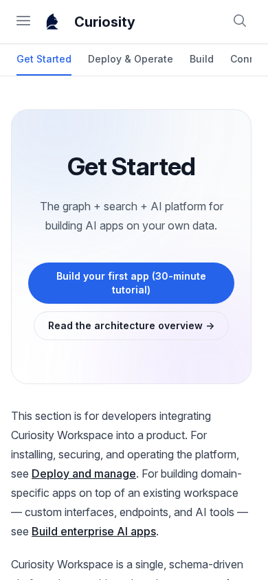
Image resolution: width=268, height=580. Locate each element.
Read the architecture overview (131, 325)
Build (202, 59)
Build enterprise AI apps (94, 531)
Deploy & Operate (130, 59)
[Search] (240, 21)
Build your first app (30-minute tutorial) (131, 282)
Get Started (43, 59)
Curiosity (104, 22)
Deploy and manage (84, 473)
